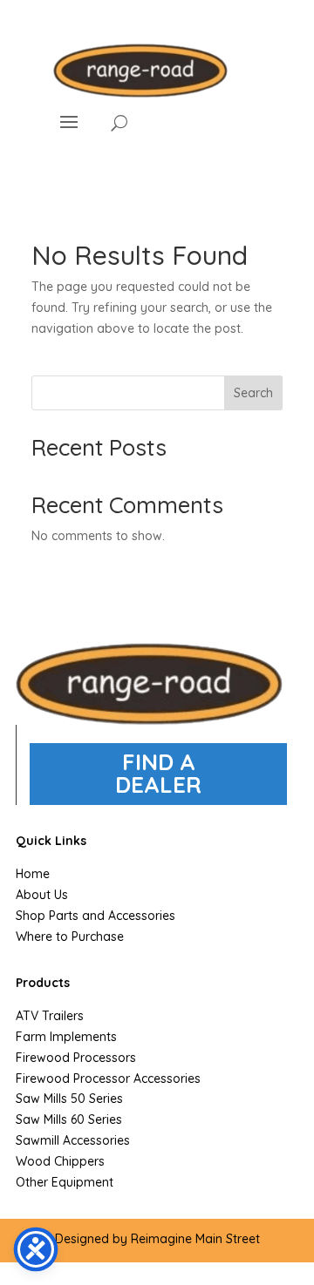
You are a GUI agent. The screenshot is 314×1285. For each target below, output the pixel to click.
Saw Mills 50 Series (69, 1098)
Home (33, 874)
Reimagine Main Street (195, 1239)
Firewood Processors (76, 1057)
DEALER (158, 784)
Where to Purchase (70, 936)
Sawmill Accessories (73, 1140)
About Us (42, 895)
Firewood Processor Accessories (108, 1078)
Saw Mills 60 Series (69, 1119)
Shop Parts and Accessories (95, 915)
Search (253, 393)
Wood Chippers (60, 1161)
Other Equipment (64, 1182)
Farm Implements (66, 1037)
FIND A (158, 761)
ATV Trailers (50, 1016)
